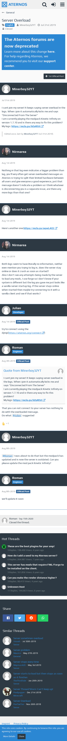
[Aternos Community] (14, 4)
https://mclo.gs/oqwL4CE (39, 228)
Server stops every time (26, 661)
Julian (18, 415)
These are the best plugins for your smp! (31, 546)
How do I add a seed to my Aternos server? (32, 555)
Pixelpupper (19, 692)
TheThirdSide (19, 680)
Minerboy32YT (28, 25)
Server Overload (22, 700)
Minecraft (18, 695)
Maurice (17, 653)
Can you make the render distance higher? (32, 577)
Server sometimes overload (28, 638)
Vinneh (16, 641)
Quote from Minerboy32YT (22, 370)
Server (16, 644)
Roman (8, 455)
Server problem (21, 650)
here (51, 51)
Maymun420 (19, 665)
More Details (9, 736)
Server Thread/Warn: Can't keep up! (33, 689)
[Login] (53, 4)
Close (21, 736)
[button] (62, 4)
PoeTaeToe (18, 704)
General (17, 656)
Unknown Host (16, 586)
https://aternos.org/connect (25, 332)
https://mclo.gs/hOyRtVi (25, 126)
